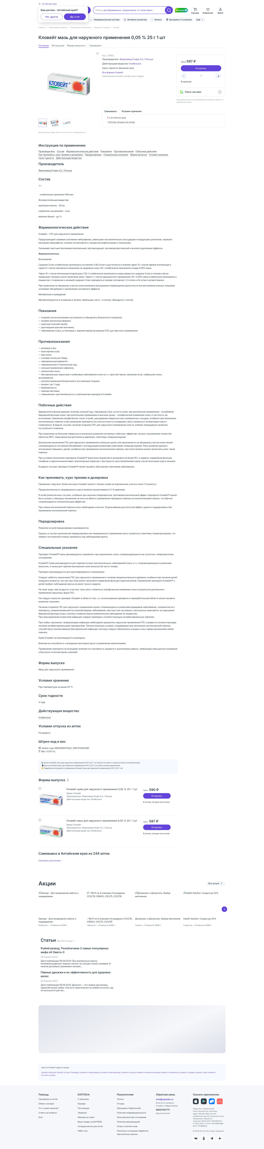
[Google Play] (204, 1101)
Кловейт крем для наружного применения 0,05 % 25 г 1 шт (102, 789)
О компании (83, 1099)
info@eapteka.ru (165, 1099)
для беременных (112, 10)
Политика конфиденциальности (131, 1113)
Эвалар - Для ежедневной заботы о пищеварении (57, 920)
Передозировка (93, 154)
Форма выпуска (138, 154)
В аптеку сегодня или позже (121, 122)
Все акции (213, 883)
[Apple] (196, 1101)
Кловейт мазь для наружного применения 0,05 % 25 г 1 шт (102, 820)
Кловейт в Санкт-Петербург (68, 1072)
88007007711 (163, 1109)
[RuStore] (212, 1101)
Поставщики (83, 1108)
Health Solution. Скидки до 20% (199, 918)
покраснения (129, 10)
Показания (106, 151)
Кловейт (77, 793)
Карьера (82, 1103)
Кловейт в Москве (48, 1072)
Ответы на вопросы (47, 1113)
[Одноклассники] (204, 1138)
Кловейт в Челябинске (170, 1072)
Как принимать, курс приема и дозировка (60, 154)
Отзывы (120, 1103)
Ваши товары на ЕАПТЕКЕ (90, 1122)
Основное (43, 45)
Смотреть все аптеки (49, 860)
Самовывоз (95, 45)
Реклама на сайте (86, 1117)
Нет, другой (51, 16)
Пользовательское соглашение (131, 1117)
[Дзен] (220, 1138)
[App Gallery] (220, 1101)
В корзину (157, 795)
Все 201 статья (64, 941)
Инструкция (58, 45)
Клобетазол (135, 63)
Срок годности (46, 158)
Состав (60, 151)
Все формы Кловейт (112, 72)
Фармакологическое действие (82, 151)
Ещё (198, 19)
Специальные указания (115, 154)
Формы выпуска (76, 45)
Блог (40, 1117)
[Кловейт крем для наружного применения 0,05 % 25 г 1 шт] (50, 800)
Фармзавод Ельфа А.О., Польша (136, 59)
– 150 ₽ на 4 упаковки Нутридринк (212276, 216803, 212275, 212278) (109, 920)
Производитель (46, 151)
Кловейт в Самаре (187, 1072)
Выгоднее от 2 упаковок (180, 19)
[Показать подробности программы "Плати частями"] (220, 92)
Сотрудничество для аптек (90, 1126)
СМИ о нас (83, 1131)
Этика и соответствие (127, 1126)
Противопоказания (124, 151)
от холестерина (145, 10)
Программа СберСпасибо (129, 1108)
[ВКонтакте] (196, 1138)
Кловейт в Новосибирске (90, 1072)
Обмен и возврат (46, 1103)
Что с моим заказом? (48, 1108)
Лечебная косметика (137, 19)
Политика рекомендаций (128, 1122)
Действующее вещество (69, 158)
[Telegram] (212, 1138)
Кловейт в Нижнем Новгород (148, 1072)
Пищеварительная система (106, 19)
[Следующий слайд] (224, 909)
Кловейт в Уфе (201, 1072)
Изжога (158, 19)
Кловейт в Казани (128, 1072)
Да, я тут (75, 16)
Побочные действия (146, 151)
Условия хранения (131, 111)
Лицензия (82, 1113)
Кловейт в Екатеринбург (110, 1072)
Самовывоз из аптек (48, 1099)
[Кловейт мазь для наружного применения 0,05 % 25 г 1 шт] (50, 831)
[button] (47, 3)
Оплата (120, 1099)
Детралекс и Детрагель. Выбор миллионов (157, 918)
